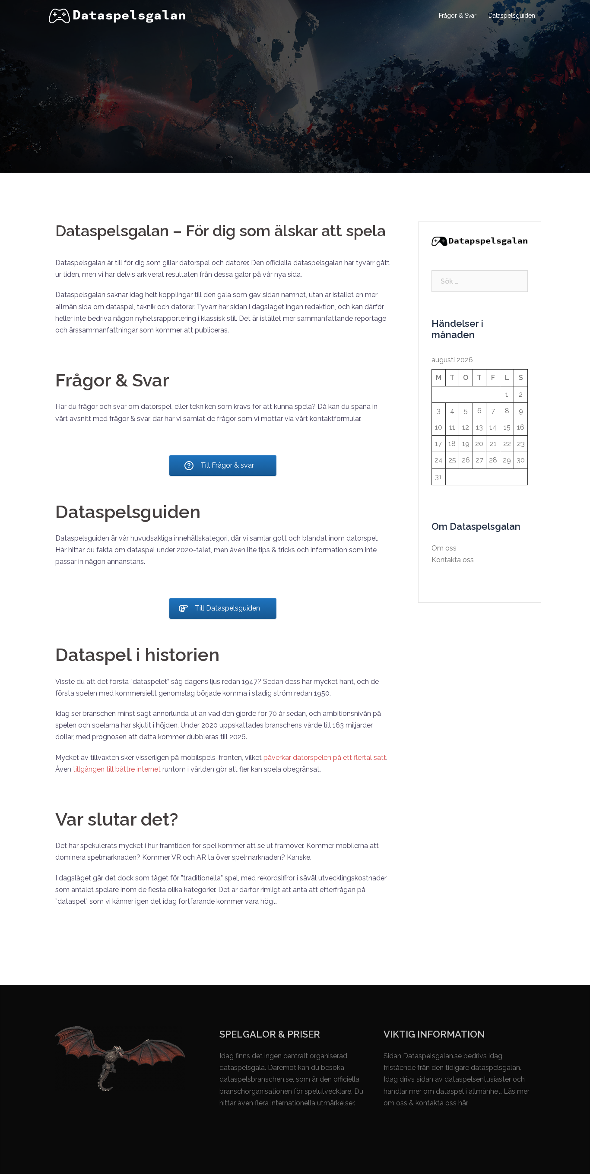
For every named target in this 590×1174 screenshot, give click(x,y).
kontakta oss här (441, 1103)
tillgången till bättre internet (117, 769)
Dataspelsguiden (511, 15)
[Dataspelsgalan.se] (117, 15)
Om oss (444, 548)
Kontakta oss (452, 560)
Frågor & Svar (457, 15)
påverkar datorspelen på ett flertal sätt (324, 757)
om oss (395, 1103)
